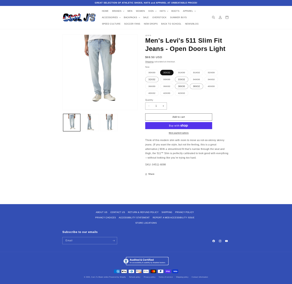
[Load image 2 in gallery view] (90, 122)
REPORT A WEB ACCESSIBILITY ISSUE (173, 217)
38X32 (196, 86)
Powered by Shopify (117, 277)
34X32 (213, 80)
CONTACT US (117, 212)
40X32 (153, 94)
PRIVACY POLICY (184, 212)
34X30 (198, 80)
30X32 (166, 72)
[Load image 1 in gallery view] (71, 122)
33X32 (181, 79)
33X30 (168, 80)
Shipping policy (182, 277)
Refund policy (135, 277)
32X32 (151, 79)
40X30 (213, 87)
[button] (118, 11)
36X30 (153, 87)
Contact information (200, 277)
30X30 (153, 73)
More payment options (179, 133)
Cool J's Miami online (100, 277)
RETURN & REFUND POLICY (143, 212)
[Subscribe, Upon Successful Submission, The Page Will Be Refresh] (113, 240)
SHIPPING (167, 212)
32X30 (213, 73)
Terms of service (166, 277)
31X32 (198, 73)
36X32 (168, 87)
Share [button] (151, 174)
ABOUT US (101, 212)
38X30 (181, 86)
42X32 (183, 94)
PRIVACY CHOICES (105, 217)
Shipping (149, 62)
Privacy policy (150, 277)
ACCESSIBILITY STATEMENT (134, 217)
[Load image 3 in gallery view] (109, 122)
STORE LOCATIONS (146, 223)
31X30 (183, 73)
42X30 (168, 94)
